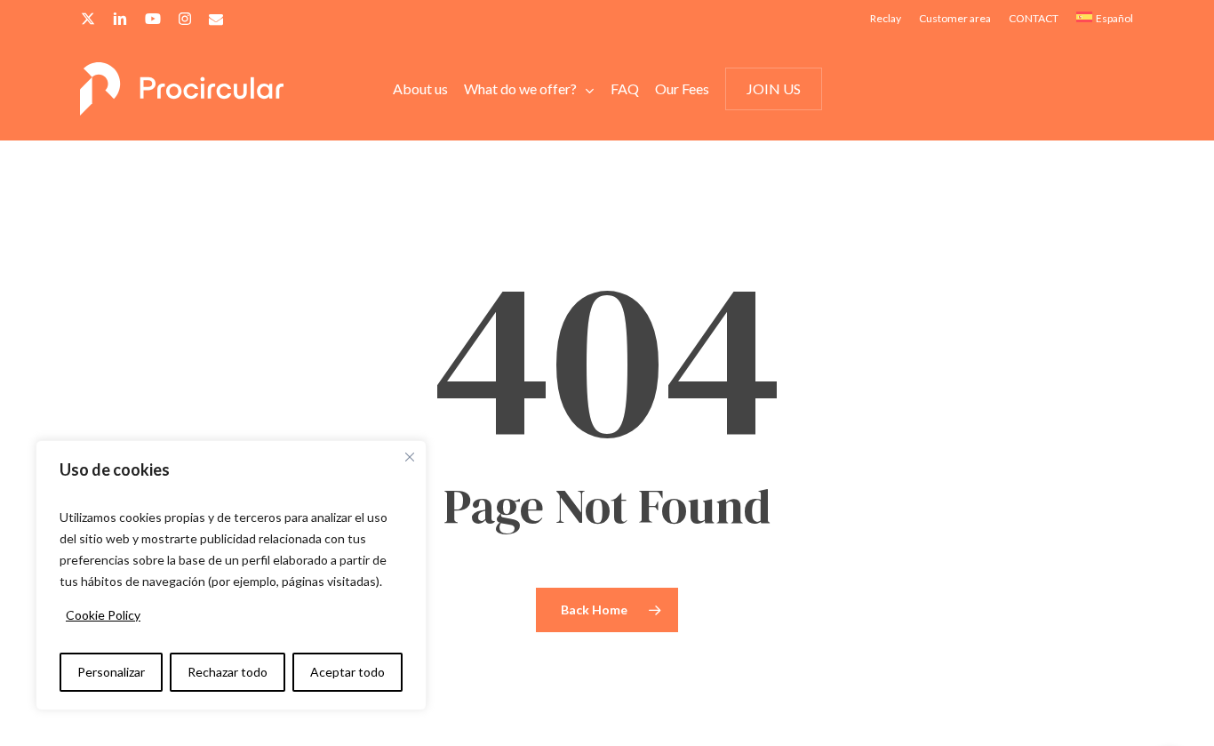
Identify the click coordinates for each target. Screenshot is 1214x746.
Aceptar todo (347, 671)
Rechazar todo (228, 671)
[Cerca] (409, 457)
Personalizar (111, 671)
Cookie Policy (103, 614)
